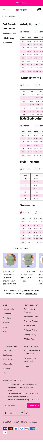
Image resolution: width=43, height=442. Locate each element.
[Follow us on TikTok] (27, 412)
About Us (7, 368)
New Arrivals (8, 309)
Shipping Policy (30, 330)
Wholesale (7, 364)
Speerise (14, 422)
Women (6, 322)
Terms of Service (31, 325)
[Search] (8, 10)
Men (5, 327)
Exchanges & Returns (29, 310)
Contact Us (7, 355)
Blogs (26, 366)
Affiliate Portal (30, 339)
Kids (5, 331)
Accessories (8, 313)
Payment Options (31, 321)
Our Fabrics (8, 350)
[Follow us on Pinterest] (16, 412)
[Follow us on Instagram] (11, 412)
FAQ (4, 373)
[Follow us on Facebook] (5, 412)
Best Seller (7, 318)
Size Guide (7, 359)
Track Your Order (31, 317)
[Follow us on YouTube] (21, 412)
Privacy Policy (30, 335)
